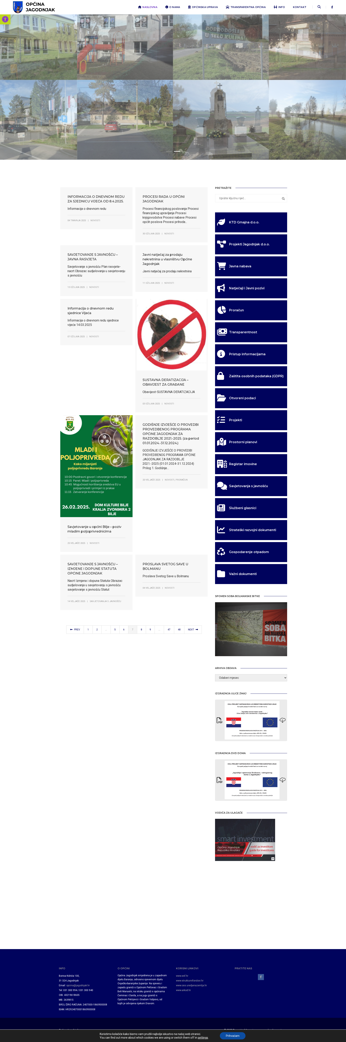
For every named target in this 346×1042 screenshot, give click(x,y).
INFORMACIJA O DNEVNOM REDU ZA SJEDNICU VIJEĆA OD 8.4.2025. (96, 199)
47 (169, 629)
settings (203, 1037)
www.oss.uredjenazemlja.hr (191, 985)
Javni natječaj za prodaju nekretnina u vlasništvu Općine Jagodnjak (167, 259)
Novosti (95, 220)
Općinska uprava (205, 7)
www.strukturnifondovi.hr (189, 980)
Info (281, 7)
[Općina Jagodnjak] (34, 7)
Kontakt (299, 7)
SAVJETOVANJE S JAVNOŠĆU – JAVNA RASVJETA (92, 257)
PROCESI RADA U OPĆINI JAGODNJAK (164, 199)
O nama (174, 7)
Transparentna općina (248, 7)
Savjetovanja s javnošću (105, 601)
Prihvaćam (232, 1035)
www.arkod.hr (183, 990)
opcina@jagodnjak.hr (78, 985)
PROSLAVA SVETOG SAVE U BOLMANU (165, 566)
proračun (182, 480)
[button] (5, 19)
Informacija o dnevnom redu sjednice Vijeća (90, 311)
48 (179, 629)
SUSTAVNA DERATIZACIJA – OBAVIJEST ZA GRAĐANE (165, 382)
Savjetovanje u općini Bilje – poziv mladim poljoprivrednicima (94, 529)
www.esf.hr (182, 975)
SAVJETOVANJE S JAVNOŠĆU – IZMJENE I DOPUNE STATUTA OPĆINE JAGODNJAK (92, 568)
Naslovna (149, 7)
